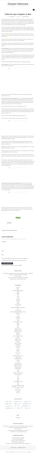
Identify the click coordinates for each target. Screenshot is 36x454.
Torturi (18, 384)
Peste (18, 348)
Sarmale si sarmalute (18, 374)
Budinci (18, 293)
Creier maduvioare (18, 304)
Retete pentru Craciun (18, 365)
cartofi (8, 401)
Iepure (18, 324)
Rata (18, 361)
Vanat (18, 388)
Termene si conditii (21, 447)
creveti (16, 403)
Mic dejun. (18, 334)
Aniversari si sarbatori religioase (18, 290)
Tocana (18, 382)
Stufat (18, 378)
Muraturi (18, 341)
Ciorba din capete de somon (20, 440)
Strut (18, 377)
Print (19, 217)
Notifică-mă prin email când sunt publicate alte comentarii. (15, 258)
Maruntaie (18, 333)
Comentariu (4, 241)
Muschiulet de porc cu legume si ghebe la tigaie (18, 431)
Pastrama (18, 347)
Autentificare (18, 417)
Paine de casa (18, 344)
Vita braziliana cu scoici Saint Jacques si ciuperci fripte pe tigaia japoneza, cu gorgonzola (18, 273)
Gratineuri (18, 323)
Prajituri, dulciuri (18, 357)
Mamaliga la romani (18, 328)
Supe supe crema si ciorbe (18, 381)
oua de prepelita (10, 408)
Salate (18, 371)
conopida (8, 403)
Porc (18, 354)
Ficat (18, 314)
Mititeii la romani (18, 338)
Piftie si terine (18, 350)
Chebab (18, 301)
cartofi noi (17, 401)
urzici (27, 408)
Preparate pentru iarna (18, 358)
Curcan (18, 306)
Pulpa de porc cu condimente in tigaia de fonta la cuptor (18, 274)
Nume (2, 250)
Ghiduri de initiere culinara (18, 321)
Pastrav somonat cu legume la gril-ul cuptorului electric (21, 443)
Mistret (18, 337)
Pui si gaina (18, 360)
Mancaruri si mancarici (18, 331)
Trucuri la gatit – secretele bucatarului (18, 385)
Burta (18, 294)
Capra (18, 296)
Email (2, 254)
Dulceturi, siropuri (18, 310)
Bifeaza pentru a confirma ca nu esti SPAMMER (12, 265)
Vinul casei (18, 391)
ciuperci (27, 401)
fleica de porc (26, 403)
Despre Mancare (18, 3)
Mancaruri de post (18, 330)
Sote (18, 375)
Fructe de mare (18, 317)
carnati (18, 297)
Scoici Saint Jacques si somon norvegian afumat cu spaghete (18, 277)
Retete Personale (26, 16)
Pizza (18, 351)
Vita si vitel (18, 392)
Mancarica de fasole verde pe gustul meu (9, 230)
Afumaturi (18, 287)
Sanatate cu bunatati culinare (18, 372)
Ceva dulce (18, 300)
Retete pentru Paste (18, 367)
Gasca (18, 320)
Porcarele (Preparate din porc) (18, 355)
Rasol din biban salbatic (20, 437)
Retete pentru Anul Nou (18, 364)
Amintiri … (18, 289)
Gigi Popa (12, 16)
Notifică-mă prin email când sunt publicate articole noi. (14, 260)
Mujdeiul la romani (18, 340)
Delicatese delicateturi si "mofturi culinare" (18, 307)
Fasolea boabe (18, 313)
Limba (18, 327)
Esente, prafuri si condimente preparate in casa (18, 311)
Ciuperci (18, 303)
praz (19, 408)
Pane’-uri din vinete (18, 276)
